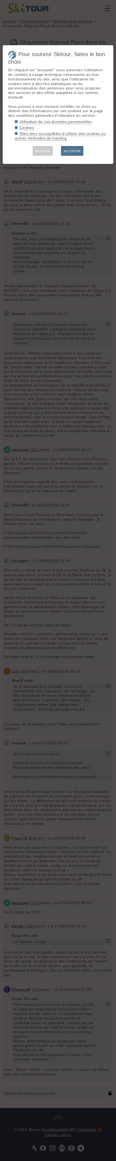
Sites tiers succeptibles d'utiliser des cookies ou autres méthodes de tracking (60, 135)
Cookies (26, 127)
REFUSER (42, 151)
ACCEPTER (72, 151)
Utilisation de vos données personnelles (55, 121)
